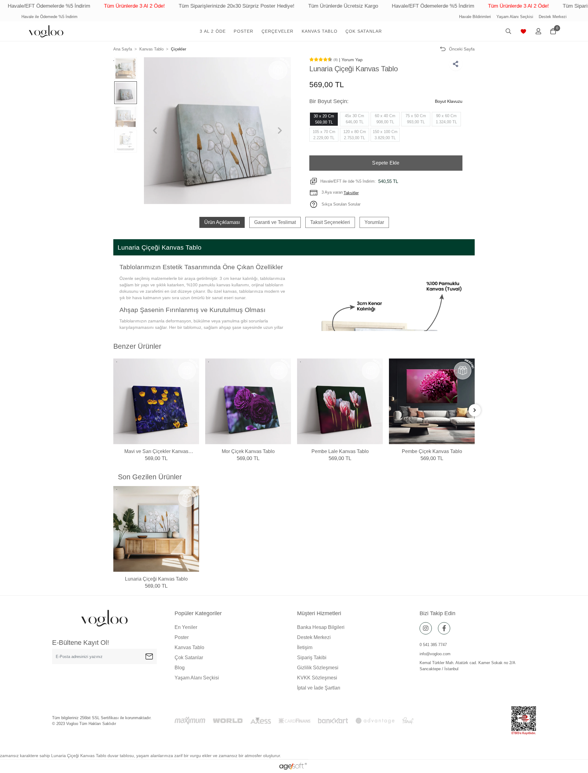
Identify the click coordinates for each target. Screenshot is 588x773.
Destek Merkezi (553, 16)
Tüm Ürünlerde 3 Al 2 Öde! (100, 6)
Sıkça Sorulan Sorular (340, 204)
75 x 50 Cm (415, 118)
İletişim (304, 647)
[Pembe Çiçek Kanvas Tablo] (432, 401)
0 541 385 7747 (433, 644)
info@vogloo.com (435, 654)
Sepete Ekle (385, 162)
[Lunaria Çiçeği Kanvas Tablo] (156, 529)
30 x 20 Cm (324, 119)
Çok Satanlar (189, 657)
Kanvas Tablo (189, 647)
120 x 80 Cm (354, 134)
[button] (213, 31)
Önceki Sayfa (462, 48)
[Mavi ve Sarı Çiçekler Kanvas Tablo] (156, 401)
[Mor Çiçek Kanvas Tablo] (248, 401)
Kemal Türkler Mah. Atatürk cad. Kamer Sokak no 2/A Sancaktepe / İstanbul (467, 665)
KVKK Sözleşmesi (317, 677)
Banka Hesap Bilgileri (321, 627)
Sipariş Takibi (311, 657)
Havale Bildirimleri (475, 16)
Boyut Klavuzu (448, 101)
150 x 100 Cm (385, 134)
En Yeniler (186, 627)
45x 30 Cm (354, 118)
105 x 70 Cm (324, 134)
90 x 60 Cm (446, 118)
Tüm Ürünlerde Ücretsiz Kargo (309, 6)
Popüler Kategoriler (198, 613)
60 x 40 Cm (385, 118)
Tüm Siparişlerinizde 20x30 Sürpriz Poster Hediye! (202, 6)
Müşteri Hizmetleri (319, 613)
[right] (474, 410)
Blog (180, 667)
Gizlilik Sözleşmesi (317, 667)
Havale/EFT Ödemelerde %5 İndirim (398, 6)
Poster (182, 637)
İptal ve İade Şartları (318, 687)
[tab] (222, 222)
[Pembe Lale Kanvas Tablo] (340, 401)
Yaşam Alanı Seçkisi (514, 16)
